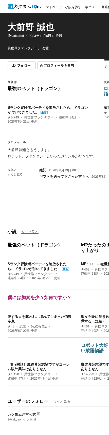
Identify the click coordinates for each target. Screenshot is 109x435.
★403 (85, 269)
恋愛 (23, 326)
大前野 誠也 (31, 26)
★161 (85, 326)
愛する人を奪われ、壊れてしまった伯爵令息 (39, 318)
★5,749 (13, 117)
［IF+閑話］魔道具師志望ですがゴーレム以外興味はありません (39, 366)
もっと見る (15, 174)
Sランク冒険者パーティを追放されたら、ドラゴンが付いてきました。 (48, 109)
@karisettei (16, 36)
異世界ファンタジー (39, 117)
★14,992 (87, 374)
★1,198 (13, 374)
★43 (11, 326)
